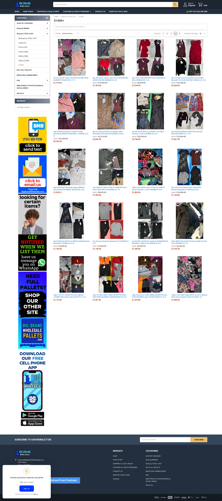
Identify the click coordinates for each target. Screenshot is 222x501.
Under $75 (22, 43)
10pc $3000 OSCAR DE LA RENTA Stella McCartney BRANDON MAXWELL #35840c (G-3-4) (71, 134)
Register (192, 5)
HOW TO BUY (28, 11)
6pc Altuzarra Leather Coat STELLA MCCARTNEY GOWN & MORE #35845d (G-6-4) (110, 79)
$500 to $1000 (23, 61)
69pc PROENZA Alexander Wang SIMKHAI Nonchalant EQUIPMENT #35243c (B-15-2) (68, 188)
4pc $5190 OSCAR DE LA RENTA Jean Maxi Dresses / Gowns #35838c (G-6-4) (148, 133)
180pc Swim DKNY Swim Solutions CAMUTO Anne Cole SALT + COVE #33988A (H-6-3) (148, 188)
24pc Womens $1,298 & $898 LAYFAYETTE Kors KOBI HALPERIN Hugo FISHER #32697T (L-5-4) (149, 296)
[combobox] (115, 4)
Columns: (157, 33)
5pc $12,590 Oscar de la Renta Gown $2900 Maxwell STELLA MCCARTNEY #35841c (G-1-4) (188, 79)
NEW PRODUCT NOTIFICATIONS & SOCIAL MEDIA (30, 87)
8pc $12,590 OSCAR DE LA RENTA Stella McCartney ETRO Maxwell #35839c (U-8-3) (108, 133)
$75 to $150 (22, 47)
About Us (20, 93)
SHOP (17, 11)
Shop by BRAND (23, 28)
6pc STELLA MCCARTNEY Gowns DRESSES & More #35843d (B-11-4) (148, 79)
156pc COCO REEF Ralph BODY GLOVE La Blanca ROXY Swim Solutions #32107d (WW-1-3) (189, 296)
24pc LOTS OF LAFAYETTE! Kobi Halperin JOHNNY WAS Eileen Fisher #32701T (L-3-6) (69, 296)
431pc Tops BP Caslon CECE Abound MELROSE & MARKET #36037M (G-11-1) (70, 79)
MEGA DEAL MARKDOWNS (27, 75)
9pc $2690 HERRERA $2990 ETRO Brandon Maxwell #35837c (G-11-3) (187, 133)
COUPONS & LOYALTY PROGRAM (76, 11)
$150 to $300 (23, 52)
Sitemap (116, 479)
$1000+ (21, 65)
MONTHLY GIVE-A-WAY (118, 11)
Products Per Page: (191, 33)
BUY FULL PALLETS (24, 70)
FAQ (18, 80)
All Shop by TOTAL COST (27, 38)
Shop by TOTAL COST (25, 34)
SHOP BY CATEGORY (25, 23)
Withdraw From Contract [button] (62, 480)
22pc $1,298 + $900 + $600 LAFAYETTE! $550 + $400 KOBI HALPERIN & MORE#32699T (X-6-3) (110, 296)
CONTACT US (100, 11)
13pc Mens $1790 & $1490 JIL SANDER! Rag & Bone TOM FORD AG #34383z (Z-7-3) (110, 188)
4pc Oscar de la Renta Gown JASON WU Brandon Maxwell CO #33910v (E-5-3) (186, 188)
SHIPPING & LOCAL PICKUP (48, 11)
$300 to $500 (23, 56)
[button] (32, 135)
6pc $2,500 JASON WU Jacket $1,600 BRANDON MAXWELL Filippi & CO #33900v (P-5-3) (150, 242)
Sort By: (58, 33)
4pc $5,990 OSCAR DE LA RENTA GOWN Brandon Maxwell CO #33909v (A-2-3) (71, 242)
